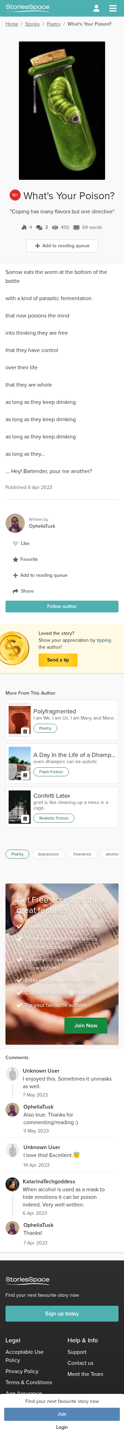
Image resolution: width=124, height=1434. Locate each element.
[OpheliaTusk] (12, 1110)
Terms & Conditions (29, 1382)
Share (27, 591)
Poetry (54, 24)
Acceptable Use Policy (25, 1356)
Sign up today (62, 1313)
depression (48, 854)
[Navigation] (113, 8)
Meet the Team (85, 1374)
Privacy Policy (22, 1371)
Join (62, 1414)
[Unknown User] (12, 1074)
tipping (104, 640)
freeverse (82, 854)
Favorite (29, 559)
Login (62, 1427)
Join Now (85, 1025)
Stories (32, 24)
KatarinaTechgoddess (49, 1181)
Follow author (62, 606)
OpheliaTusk (38, 1107)
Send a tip (58, 660)
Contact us (80, 1363)
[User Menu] (96, 8)
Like (25, 543)
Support (77, 1352)
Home (12, 24)
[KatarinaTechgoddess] (12, 1184)
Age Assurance (24, 1393)
